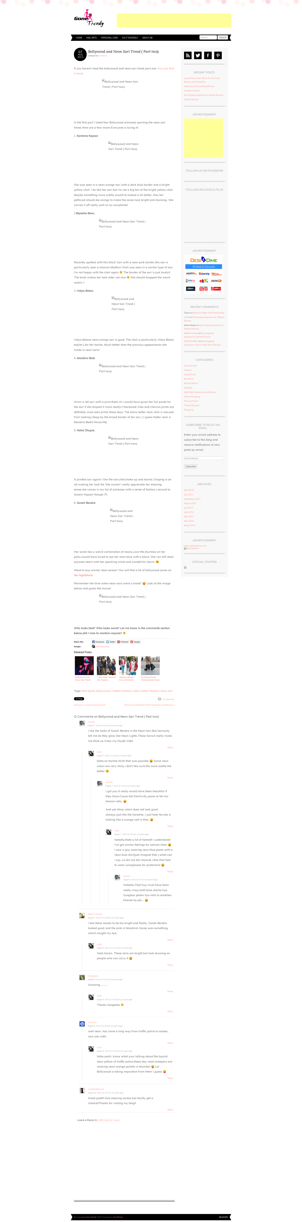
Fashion (103, 55)
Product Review (191, 405)
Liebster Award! (191, 90)
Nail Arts (92, 37)
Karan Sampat (95, 914)
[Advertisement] (174, 20)
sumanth (92, 1022)
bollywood (103, 690)
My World (188, 379)
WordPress (118, 1217)
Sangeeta (93, 976)
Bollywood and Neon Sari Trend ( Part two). (123, 51)
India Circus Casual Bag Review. (199, 86)
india (136, 690)
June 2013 (189, 512)
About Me (147, 37)
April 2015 (189, 490)
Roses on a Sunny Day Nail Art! (90, 705)
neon (163, 690)
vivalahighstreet (96, 1089)
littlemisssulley (191, 333)
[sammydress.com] (191, 548)
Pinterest (218, 55)
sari (170, 690)
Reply (170, 747)
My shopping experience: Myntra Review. (204, 95)
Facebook (208, 55)
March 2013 (190, 525)
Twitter (198, 55)
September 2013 (192, 499)
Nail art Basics (191, 383)
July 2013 (188, 507)
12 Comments (168, 699)
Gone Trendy (90, 1217)
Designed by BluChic (223, 1217)
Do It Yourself (130, 37)
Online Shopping (192, 396)
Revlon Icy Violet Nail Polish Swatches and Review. (148, 705)
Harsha (91, 722)
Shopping (188, 409)
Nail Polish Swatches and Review (200, 392)
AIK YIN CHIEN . (191, 341)
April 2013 (189, 521)
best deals (88, 690)
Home (79, 37)
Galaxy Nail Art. (191, 99)
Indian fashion (150, 690)
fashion (127, 690)
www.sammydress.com (195, 545)
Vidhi (99, 752)
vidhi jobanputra (102, 646)
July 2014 (188, 494)
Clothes (116, 690)
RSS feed (188, 55)
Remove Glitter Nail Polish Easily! (208, 312)
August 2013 (190, 503)
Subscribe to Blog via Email (203, 426)
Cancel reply (111, 1120)
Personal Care (109, 37)
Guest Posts (190, 374)
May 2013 (189, 516)
